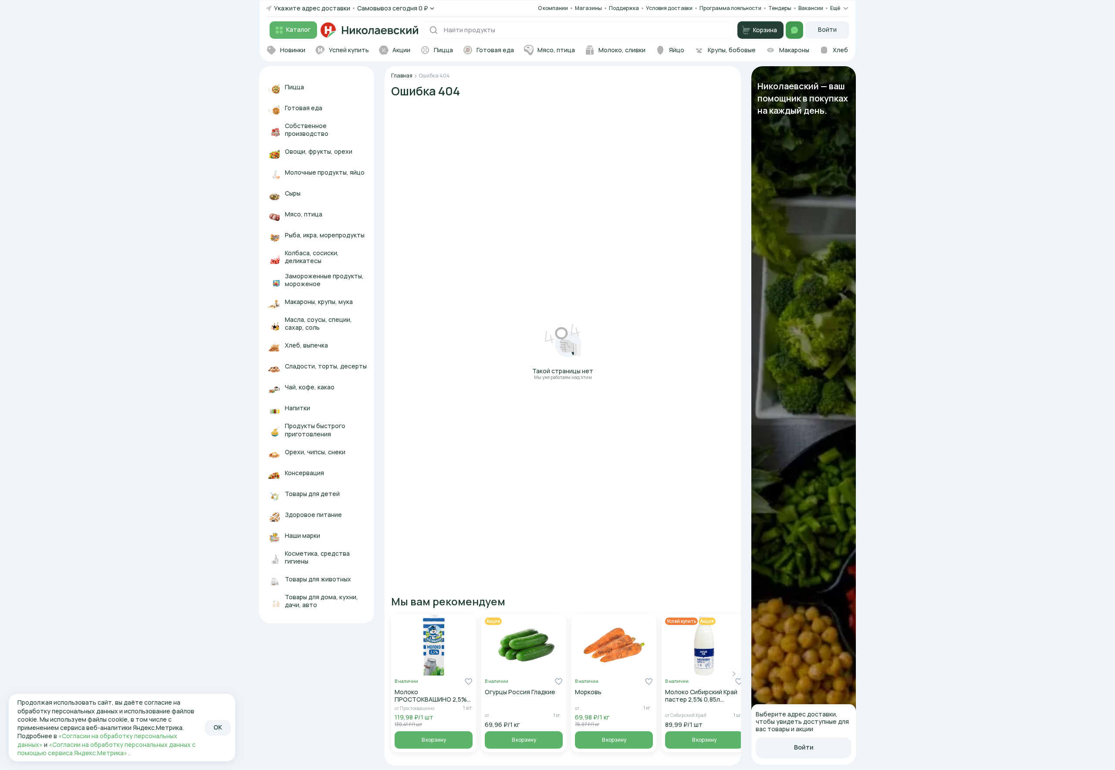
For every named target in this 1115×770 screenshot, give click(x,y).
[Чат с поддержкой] (794, 30)
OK (217, 727)
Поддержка (624, 8)
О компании (553, 8)
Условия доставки (669, 8)
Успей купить (681, 621)
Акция (493, 621)
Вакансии (810, 8)
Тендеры (779, 8)
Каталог (298, 29)
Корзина (765, 30)
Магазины (588, 8)
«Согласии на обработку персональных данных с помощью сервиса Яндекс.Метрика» (106, 748)
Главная (401, 75)
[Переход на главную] (369, 30)
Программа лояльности (730, 8)
